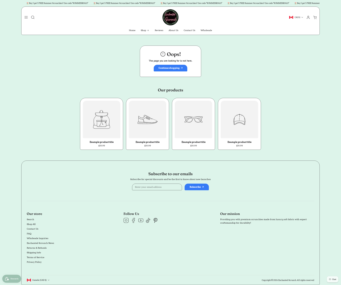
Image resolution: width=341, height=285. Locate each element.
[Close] (171, 126)
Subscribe (193, 150)
